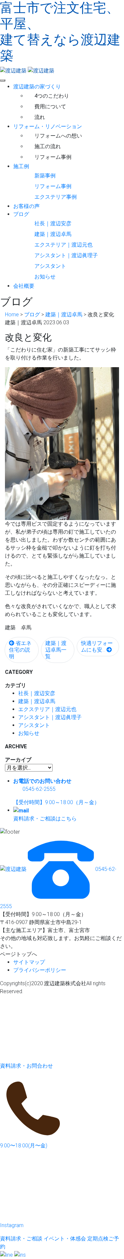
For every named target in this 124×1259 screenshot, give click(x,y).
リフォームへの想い (58, 136)
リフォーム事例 (52, 157)
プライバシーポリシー (39, 970)
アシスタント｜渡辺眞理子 (66, 255)
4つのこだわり (51, 96)
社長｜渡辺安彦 (52, 223)
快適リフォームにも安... (97, 646)
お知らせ (45, 276)
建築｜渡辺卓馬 (52, 234)
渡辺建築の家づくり (37, 86)
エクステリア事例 (55, 197)
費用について (50, 106)
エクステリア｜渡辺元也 (63, 245)
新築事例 (45, 175)
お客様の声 (26, 206)
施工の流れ (47, 146)
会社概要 (23, 286)
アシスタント (50, 266)
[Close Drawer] (2, 80)
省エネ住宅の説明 (20, 650)
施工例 (21, 166)
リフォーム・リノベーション (47, 126)
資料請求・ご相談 (21, 1238)
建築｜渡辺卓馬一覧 (55, 650)
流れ (39, 117)
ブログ (21, 214)
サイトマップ (29, 962)
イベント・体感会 (65, 1238)
